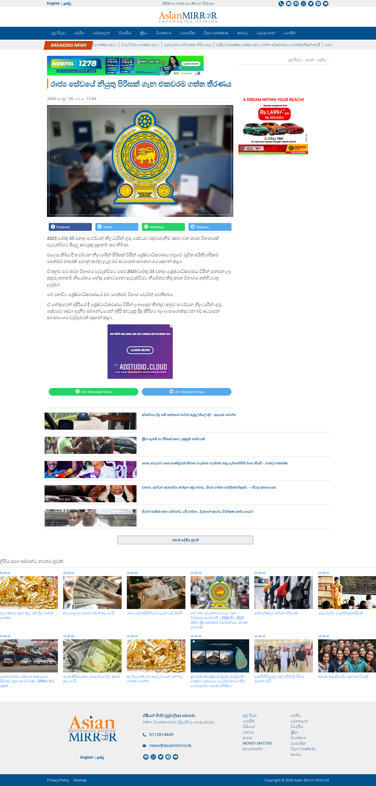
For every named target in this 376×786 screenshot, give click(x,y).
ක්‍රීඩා (143, 32)
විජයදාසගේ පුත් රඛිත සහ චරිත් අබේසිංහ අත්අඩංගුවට (62, 44)
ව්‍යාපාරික (187, 32)
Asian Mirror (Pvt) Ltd (311, 780)
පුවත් (310, 59)
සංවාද (247, 737)
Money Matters (257, 743)
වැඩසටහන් (266, 32)
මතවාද (248, 732)
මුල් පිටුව (58, 32)
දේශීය (79, 32)
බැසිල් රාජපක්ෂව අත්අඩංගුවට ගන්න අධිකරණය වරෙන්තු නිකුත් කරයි (253, 44)
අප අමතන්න (253, 748)
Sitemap (80, 780)
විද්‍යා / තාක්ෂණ (216, 32)
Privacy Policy (58, 780)
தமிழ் (67, 3)
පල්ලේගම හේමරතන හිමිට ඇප (172, 44)
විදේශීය (125, 32)
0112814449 (161, 734)
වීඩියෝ (249, 726)
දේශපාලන (101, 32)
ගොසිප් (289, 32)
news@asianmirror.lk (170, 745)
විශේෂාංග (163, 32)
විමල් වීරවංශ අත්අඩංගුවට (125, 44)
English (53, 3)
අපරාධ (242, 32)
